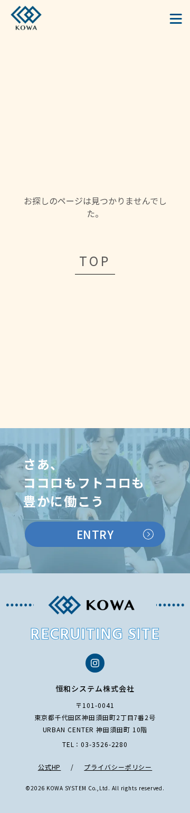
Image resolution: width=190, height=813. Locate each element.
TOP (94, 260)
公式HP (49, 766)
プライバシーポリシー (118, 766)
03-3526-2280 (104, 744)
